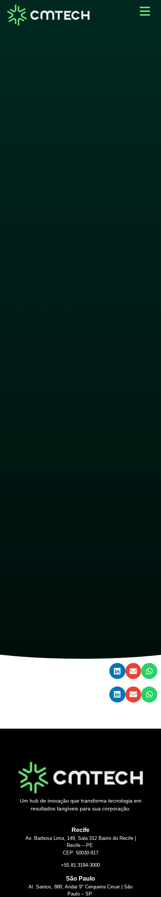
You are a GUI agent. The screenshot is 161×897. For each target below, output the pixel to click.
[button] (117, 671)
